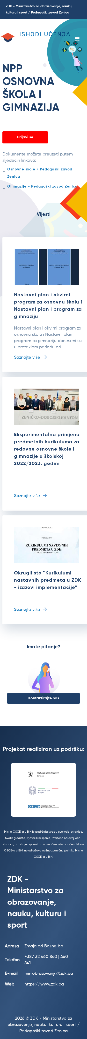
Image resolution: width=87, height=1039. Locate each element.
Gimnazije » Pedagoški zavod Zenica (42, 186)
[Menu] (77, 39)
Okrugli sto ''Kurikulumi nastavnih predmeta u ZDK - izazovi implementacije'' (47, 580)
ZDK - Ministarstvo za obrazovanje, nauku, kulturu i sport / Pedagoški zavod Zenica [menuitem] (39, 9)
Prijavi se (25, 137)
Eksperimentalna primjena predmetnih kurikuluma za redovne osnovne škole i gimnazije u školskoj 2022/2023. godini (47, 449)
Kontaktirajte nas (43, 698)
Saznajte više (27, 357)
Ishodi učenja (45, 34)
